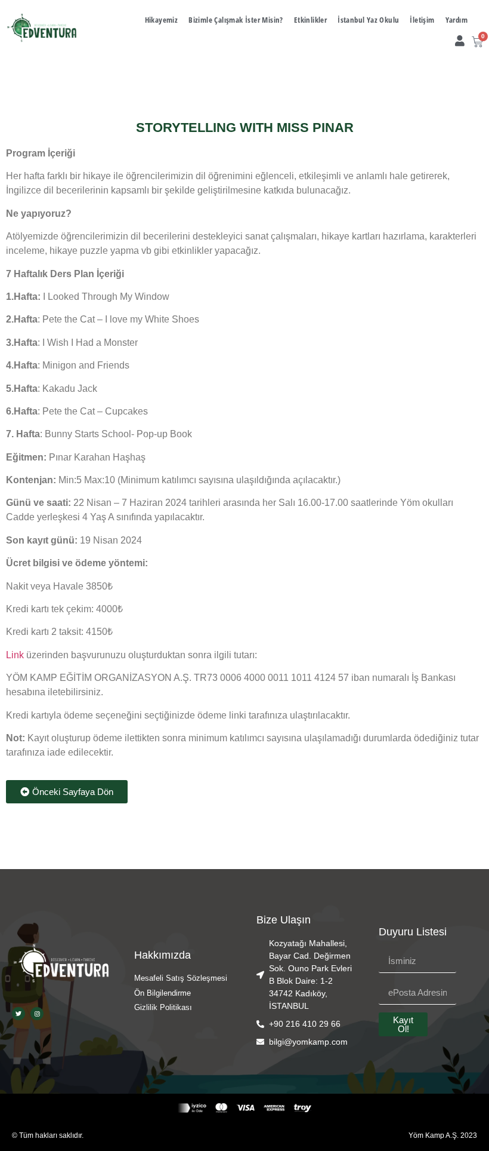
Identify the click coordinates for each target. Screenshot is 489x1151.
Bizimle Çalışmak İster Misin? (235, 19)
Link (16, 655)
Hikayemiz (161, 19)
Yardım (456, 19)
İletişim (422, 19)
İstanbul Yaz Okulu (368, 19)
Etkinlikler (310, 19)
